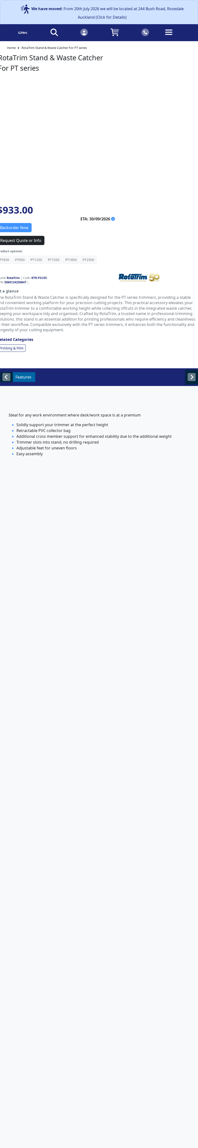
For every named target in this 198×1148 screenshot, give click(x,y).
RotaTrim (13, 278)
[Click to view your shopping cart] (114, 32)
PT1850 (71, 259)
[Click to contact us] (145, 32)
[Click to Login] (84, 32)
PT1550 (53, 259)
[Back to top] (191, 1141)
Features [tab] (23, 377)
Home (11, 48)
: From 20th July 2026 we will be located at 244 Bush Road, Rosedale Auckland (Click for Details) (107, 13)
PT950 (20, 259)
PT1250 (36, 259)
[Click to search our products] (54, 32)
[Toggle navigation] (175, 36)
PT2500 (88, 259)
